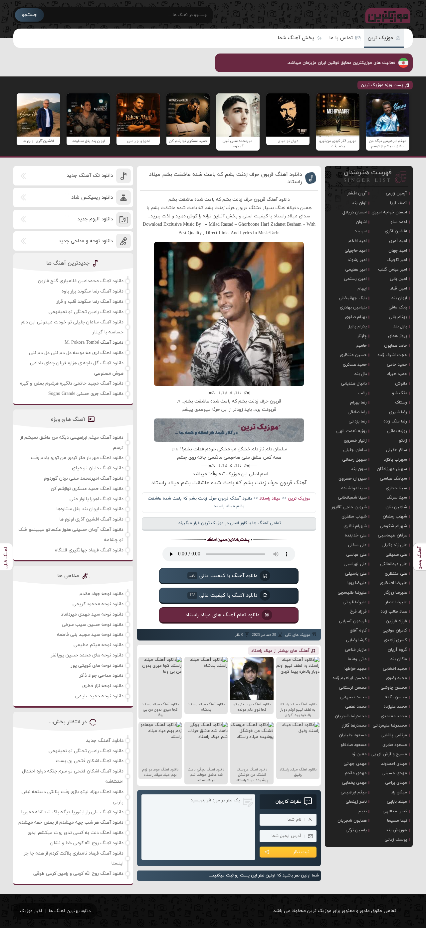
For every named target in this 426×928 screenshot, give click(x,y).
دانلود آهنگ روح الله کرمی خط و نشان (86, 843)
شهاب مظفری (354, 517)
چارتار (362, 336)
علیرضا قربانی (354, 602)
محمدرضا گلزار (354, 726)
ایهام (362, 288)
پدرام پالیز (357, 326)
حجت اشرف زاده (392, 355)
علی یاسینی (356, 574)
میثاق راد (399, 792)
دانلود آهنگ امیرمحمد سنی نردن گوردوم (83, 478)
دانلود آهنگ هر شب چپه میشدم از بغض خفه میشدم (70, 822)
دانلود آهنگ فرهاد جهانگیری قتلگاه (89, 550)
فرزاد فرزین (396, 621)
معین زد (359, 754)
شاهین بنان (396, 507)
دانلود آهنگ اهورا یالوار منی (96, 499)
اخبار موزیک (31, 911)
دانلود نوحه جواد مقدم (101, 594)
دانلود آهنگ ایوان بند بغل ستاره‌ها (89, 509)
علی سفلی (357, 545)
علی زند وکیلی (394, 545)
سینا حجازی (396, 488)
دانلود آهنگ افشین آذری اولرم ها (91, 519)
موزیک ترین (380, 38)
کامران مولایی (394, 631)
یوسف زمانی (395, 840)
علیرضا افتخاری (393, 583)
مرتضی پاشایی (393, 735)
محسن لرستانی (353, 688)
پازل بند (400, 326)
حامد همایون (395, 346)
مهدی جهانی (355, 764)
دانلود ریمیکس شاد (92, 197)
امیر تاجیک (396, 260)
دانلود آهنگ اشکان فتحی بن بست (89, 761)
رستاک (401, 403)
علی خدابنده (356, 535)
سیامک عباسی (393, 479)
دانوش (401, 384)
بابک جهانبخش (353, 298)
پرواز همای (397, 336)
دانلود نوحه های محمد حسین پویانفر (87, 655)
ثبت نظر (301, 852)
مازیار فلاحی (356, 650)
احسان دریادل (354, 212)
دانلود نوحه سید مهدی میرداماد (92, 614)
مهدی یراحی (396, 783)
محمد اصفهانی (353, 697)
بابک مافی (397, 307)
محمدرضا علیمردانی (389, 726)
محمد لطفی (356, 707)
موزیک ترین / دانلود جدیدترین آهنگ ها (386, 15)
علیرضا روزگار (395, 593)
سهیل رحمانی (354, 460)
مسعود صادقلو (354, 745)
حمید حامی (397, 365)
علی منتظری (396, 574)
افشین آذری (396, 231)
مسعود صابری (394, 745)
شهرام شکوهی (393, 526)
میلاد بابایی (397, 802)
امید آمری (398, 241)
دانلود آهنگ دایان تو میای (97, 468)
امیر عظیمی (356, 270)
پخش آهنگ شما (296, 38)
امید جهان (397, 251)
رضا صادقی (357, 412)
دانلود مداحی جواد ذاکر (101, 675)
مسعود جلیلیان (353, 735)
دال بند (360, 374)
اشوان (361, 222)
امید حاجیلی (355, 251)
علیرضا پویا (357, 583)
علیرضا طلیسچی (352, 593)
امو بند (361, 231)
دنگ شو (399, 393)
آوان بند (359, 203)
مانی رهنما (357, 659)
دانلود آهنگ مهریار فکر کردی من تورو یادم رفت (77, 458)
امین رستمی (355, 279)
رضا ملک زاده (395, 421)
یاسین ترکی (356, 830)
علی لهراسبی (355, 564)
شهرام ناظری (355, 526)
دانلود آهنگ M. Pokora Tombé (94, 342)
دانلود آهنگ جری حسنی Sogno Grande (85, 394)
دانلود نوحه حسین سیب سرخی (92, 625)
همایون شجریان (352, 821)
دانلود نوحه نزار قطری (102, 686)
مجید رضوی (396, 678)
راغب (362, 393)
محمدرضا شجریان (351, 716)
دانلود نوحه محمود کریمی (98, 604)
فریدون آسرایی (353, 621)
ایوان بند (399, 298)
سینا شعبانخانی (352, 498)
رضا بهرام (358, 403)
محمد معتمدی (394, 716)
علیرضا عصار (396, 602)
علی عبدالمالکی (393, 564)
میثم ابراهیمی (353, 792)
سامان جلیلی (355, 450)
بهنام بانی (398, 317)
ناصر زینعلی (356, 802)
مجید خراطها (355, 669)
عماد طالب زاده (393, 612)
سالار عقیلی (396, 450)
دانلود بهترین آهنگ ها (70, 911)
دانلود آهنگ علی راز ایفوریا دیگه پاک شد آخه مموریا (72, 812)
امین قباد (398, 288)
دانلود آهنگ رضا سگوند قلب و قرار (90, 301)
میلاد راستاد (270, 499)
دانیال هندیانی (354, 384)
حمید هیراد (397, 374)
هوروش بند (396, 830)
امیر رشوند (357, 260)
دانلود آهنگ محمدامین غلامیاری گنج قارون (80, 281)
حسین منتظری (353, 355)
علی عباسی (356, 555)
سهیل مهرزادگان (392, 469)
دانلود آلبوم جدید (95, 219)
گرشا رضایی (356, 640)
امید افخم (357, 241)
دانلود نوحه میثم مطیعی (98, 645)
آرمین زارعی (396, 193)
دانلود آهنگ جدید (104, 740)
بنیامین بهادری (353, 307)
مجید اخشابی (395, 669)
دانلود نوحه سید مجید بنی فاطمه (90, 635)
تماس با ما (341, 38)
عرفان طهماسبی (392, 535)
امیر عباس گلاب (392, 270)
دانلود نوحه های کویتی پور (97, 665)
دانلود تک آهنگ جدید (90, 175)
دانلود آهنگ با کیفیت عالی (223, 575)
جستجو (29, 15)
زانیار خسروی (355, 441)
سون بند (359, 469)
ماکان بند (398, 659)
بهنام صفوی (356, 317)
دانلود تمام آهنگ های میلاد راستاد (222, 614)
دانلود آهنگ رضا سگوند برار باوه (92, 291)
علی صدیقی (396, 555)
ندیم (362, 811)
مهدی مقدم (356, 773)
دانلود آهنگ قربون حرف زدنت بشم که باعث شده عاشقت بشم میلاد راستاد (225, 178)
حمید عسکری (355, 365)
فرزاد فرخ (358, 612)
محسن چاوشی (393, 688)
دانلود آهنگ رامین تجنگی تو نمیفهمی (86, 312)
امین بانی (398, 279)
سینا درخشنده (354, 488)
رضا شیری (398, 412)
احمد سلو (398, 222)
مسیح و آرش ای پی (388, 754)
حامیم (361, 346)
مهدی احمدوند (394, 764)
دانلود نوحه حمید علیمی (99, 696)
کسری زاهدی (395, 640)
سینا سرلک (396, 498)
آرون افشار (357, 193)
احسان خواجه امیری (389, 212)
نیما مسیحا (397, 821)
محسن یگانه (396, 697)
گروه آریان (397, 650)
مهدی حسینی (394, 773)
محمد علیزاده (395, 707)
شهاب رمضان (395, 517)
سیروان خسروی (352, 479)
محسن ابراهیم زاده (349, 678)
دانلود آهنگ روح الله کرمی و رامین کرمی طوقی (78, 873)
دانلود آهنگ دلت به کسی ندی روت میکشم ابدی (75, 833)
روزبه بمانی (397, 431)
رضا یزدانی (357, 421)
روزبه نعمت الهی (351, 431)
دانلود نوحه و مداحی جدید (86, 241)
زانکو (403, 441)
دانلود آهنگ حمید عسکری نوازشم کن (87, 489)
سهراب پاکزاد (395, 460)
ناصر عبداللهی (394, 811)
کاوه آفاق (358, 631)
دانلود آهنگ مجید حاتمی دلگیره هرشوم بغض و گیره (71, 383)
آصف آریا (398, 203)
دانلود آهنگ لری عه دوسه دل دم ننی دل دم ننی (76, 353)
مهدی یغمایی (354, 783)
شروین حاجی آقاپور (349, 507)
